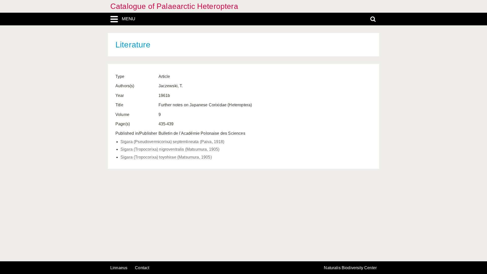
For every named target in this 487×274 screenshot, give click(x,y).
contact (142, 268)
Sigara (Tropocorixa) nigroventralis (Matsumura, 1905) (169, 149)
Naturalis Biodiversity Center (350, 268)
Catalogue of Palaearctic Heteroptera (174, 6)
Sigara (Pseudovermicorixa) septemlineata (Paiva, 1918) (172, 142)
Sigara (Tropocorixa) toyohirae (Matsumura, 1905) (166, 157)
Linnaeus (118, 268)
